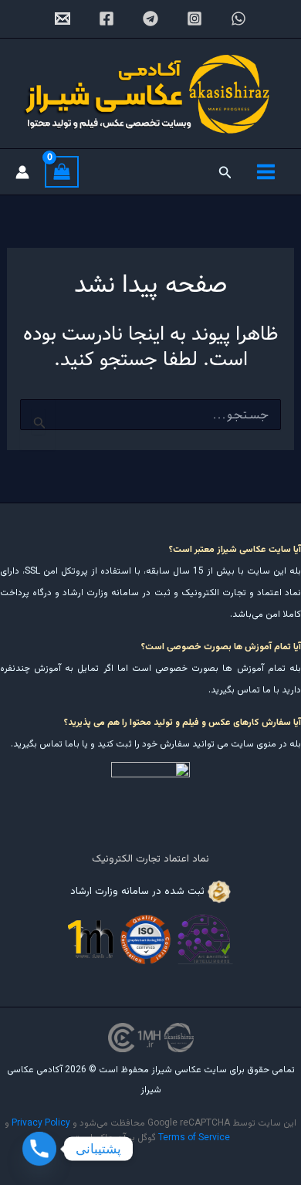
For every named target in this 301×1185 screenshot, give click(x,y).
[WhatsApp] (238, 18)
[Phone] (39, 1149)
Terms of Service (194, 1138)
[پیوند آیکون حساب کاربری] (22, 172)
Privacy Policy (41, 1123)
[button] (224, 172)
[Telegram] (150, 18)
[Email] (62, 18)
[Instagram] (194, 18)
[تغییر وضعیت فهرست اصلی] (266, 171)
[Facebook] (106, 18)
